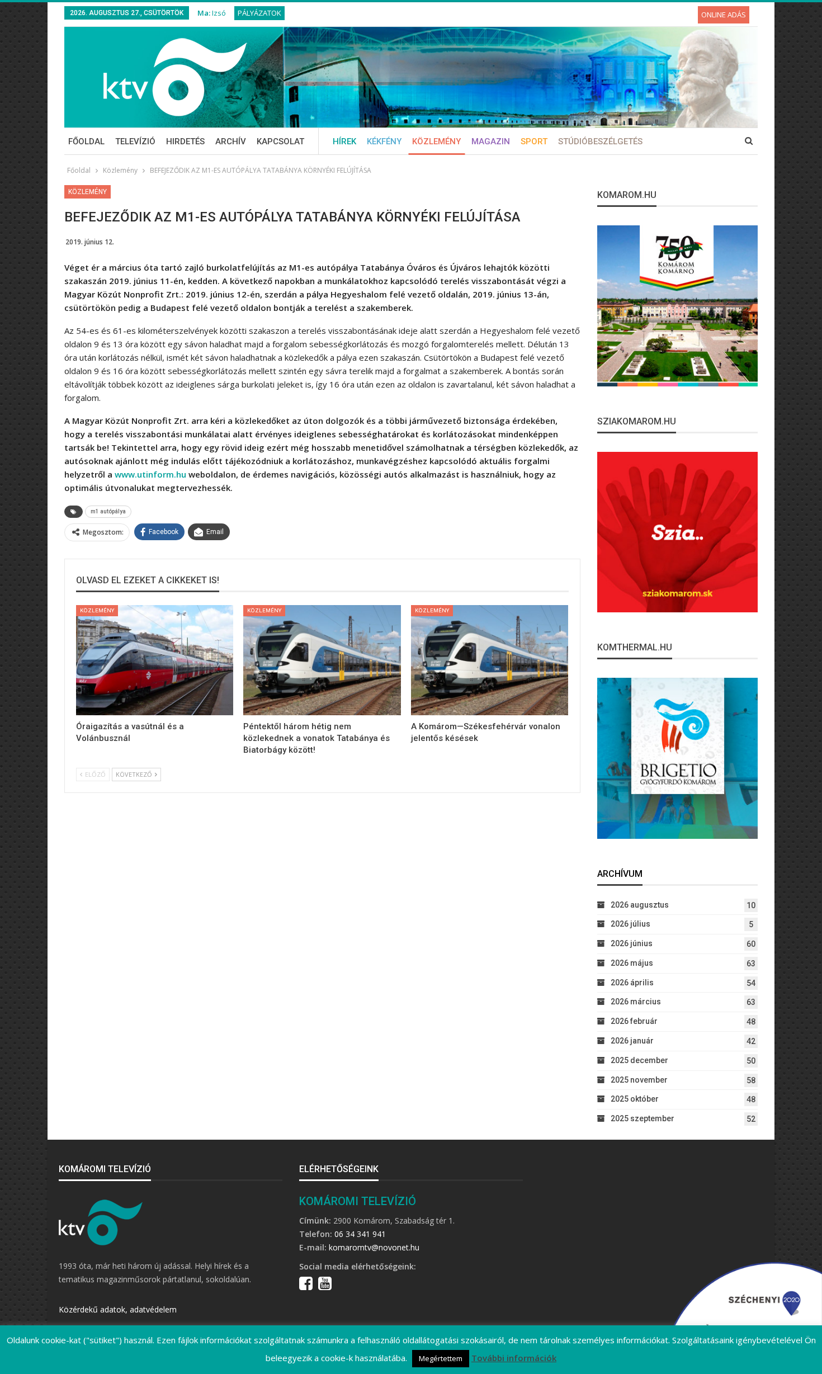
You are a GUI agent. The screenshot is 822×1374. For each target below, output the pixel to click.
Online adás (723, 15)
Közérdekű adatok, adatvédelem (118, 1309)
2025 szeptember (642, 1118)
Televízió (135, 141)
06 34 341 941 (360, 1234)
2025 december (639, 1060)
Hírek (344, 141)
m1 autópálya (108, 511)
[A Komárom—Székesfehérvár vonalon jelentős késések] (489, 660)
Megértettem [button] (440, 1358)
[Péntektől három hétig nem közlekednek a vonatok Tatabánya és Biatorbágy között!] (321, 660)
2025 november (639, 1079)
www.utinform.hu (150, 474)
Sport (534, 141)
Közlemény (436, 141)
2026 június (632, 943)
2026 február (634, 1021)
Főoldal (86, 141)
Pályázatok (259, 13)
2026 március (636, 1001)
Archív (230, 141)
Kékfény (384, 141)
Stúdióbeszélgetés (600, 141)
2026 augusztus (640, 904)
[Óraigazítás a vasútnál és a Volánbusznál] (154, 660)
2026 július (630, 923)
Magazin (490, 141)
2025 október (635, 1098)
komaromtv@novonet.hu (374, 1247)
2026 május (632, 963)
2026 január (632, 1040)
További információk (513, 1357)
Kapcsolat (280, 141)
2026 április (632, 982)
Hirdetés (185, 141)
